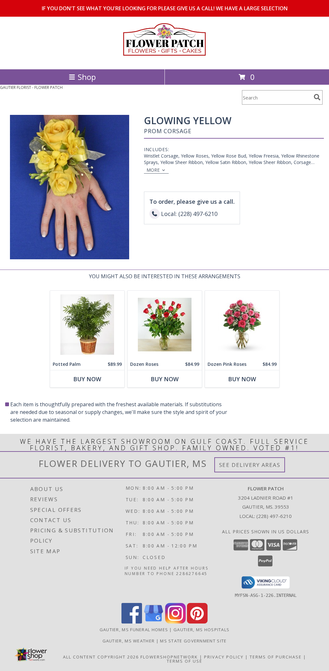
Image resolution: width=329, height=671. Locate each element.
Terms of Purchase (276, 657)
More (153, 170)
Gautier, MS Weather (128, 641)
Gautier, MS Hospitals (201, 629)
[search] (317, 97)
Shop (87, 77)
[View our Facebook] (131, 622)
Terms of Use (184, 661)
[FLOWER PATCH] (164, 60)
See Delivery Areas (249, 465)
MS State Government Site (193, 641)
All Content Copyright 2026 (101, 657)
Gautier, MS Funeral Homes (134, 629)
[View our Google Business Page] (153, 622)
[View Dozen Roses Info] (165, 324)
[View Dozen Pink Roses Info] (242, 324)
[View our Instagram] (175, 622)
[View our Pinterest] (197, 622)
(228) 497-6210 (274, 516)
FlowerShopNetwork (169, 657)
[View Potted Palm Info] (87, 324)
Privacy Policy (224, 657)
